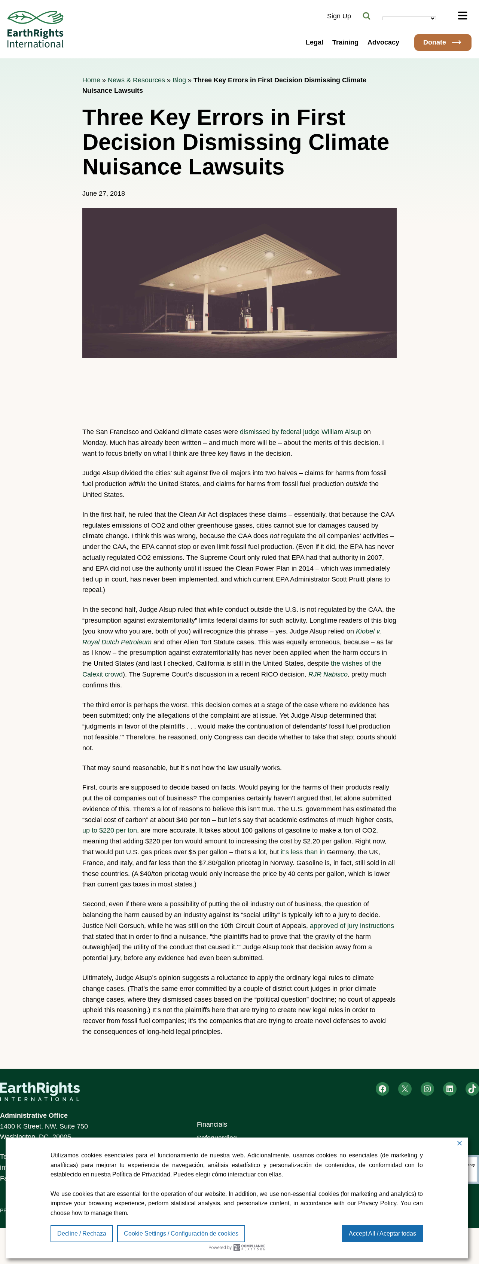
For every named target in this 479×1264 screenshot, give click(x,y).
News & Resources (136, 80)
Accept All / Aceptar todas (382, 1233)
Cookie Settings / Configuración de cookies (181, 1233)
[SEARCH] (366, 16)
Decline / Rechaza (81, 1233)
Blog (179, 80)
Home (91, 80)
